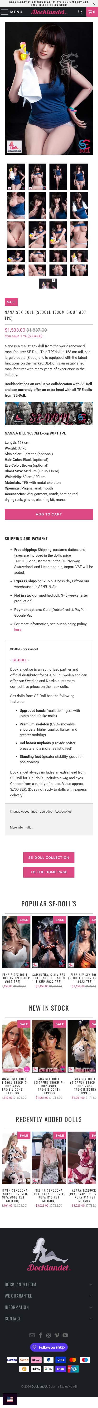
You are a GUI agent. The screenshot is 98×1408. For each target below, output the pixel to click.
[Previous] (8, 89)
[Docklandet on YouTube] (65, 1335)
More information (21, 827)
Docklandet (39, 1386)
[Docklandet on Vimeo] (57, 1335)
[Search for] (80, 12)
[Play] (49, 89)
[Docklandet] (49, 12)
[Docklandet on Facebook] (40, 1335)
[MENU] (3, 12)
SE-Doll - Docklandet (24, 649)
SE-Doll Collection (48, 857)
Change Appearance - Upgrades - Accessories (41, 811)
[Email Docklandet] (32, 1335)
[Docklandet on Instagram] (48, 1335)
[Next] (89, 89)
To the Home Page (49, 872)
